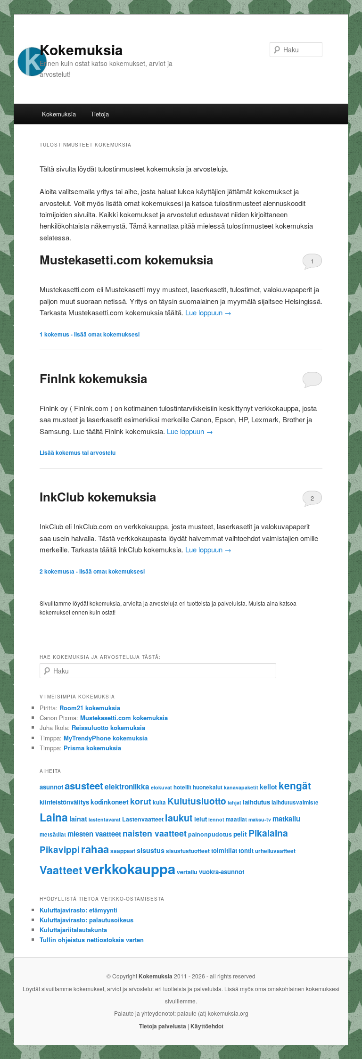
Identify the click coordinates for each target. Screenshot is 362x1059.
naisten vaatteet (155, 833)
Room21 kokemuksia (89, 707)
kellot (268, 786)
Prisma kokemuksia (92, 747)
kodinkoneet (109, 801)
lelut (200, 818)
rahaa (95, 848)
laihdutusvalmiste (295, 802)
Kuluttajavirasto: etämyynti (78, 909)
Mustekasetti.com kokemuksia (126, 259)
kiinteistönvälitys (64, 801)
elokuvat (161, 787)
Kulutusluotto (196, 800)
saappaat (122, 851)
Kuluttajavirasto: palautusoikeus (86, 919)
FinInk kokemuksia (93, 378)
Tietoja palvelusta (162, 1026)
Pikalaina (268, 832)
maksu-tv (259, 819)
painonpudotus (210, 834)
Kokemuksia (81, 49)
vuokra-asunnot (221, 871)
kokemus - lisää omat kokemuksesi (90, 334)
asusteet (84, 785)
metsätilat (53, 834)
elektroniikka (127, 786)
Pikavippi (60, 849)
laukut (179, 817)
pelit (240, 833)
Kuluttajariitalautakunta (73, 929)
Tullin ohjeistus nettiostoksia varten (92, 939)
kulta (159, 802)
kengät (295, 785)
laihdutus (256, 801)
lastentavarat (105, 819)
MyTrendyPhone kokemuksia (106, 737)
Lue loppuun (208, 312)
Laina (54, 817)
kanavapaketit (241, 787)
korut (140, 801)
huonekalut (207, 787)
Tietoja (99, 113)
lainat (78, 818)
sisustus (151, 850)
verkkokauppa (129, 868)
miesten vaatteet (94, 834)
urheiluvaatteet (275, 851)
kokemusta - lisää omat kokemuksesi (92, 571)
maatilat (236, 819)
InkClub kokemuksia (98, 496)
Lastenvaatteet (143, 819)
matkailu (286, 818)
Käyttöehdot (206, 1026)
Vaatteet (61, 870)
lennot (216, 819)
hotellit (182, 787)
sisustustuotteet (188, 851)
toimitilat (224, 850)
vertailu (187, 872)
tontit (246, 850)
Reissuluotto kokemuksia (108, 727)
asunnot (51, 786)
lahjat (234, 802)
